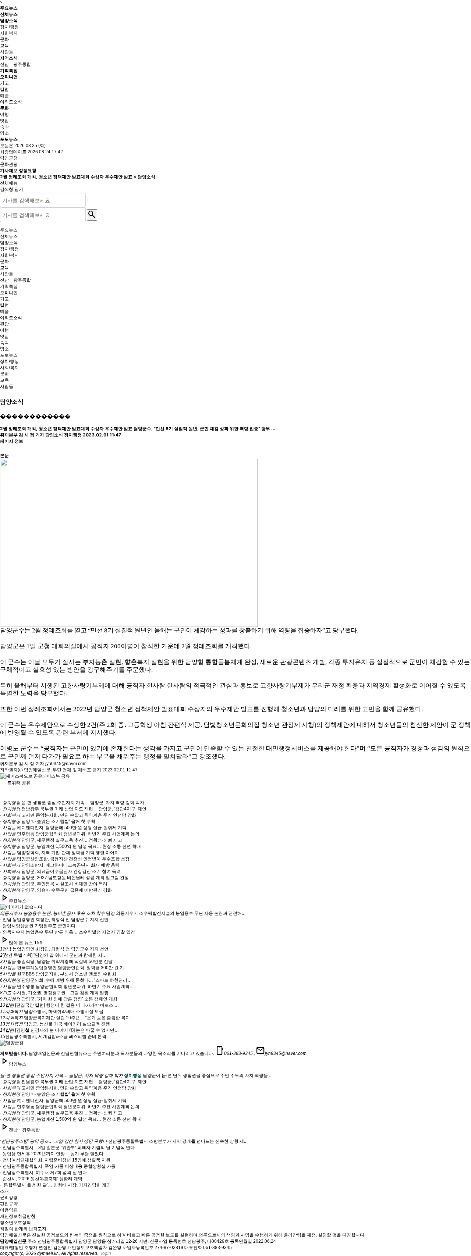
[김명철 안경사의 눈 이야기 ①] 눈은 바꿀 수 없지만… (59, 1030)
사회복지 (9, 33)
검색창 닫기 (11, 189)
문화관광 (9, 164)
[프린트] (3, 433)
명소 (4, 133)
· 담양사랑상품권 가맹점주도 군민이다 (37, 925)
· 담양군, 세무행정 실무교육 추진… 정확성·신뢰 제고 (61, 840)
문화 (4, 39)
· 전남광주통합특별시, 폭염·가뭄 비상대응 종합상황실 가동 (58, 1166)
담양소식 (9, 20)
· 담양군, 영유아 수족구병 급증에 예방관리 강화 (56, 890)
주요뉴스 (9, 8)
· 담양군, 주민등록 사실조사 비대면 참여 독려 (53, 883)
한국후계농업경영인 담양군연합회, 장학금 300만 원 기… (64, 967)
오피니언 (9, 76)
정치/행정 (9, 26)
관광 (4, 324)
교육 (4, 45)
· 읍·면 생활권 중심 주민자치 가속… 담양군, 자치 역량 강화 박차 (72, 802)
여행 (4, 114)
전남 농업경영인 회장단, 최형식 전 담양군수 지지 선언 (54, 949)
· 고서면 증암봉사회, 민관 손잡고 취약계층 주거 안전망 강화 (68, 815)
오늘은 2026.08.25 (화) (23, 145)
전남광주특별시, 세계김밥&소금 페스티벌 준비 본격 (53, 1036)
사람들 (6, 51)
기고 (4, 83)
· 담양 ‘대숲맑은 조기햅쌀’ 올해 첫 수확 (47, 821)
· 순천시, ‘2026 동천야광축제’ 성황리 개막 (41, 1178)
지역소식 (9, 58)
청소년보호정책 (15, 1222)
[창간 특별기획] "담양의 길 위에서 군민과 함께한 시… (53, 955)
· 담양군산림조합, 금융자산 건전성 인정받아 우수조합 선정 (65, 858)
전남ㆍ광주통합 (15, 64)
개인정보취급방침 (17, 1216)
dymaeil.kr (47, 1253)
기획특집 (9, 70)
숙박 (4, 126)
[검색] (87, 200)
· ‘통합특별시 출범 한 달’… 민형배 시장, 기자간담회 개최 (55, 1185)
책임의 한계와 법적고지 (23, 1228)
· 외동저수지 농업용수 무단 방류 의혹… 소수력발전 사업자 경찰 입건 (67, 932)
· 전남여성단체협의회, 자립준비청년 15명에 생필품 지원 (55, 1160)
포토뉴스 (9, 139)
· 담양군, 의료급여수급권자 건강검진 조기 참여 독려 (60, 871)
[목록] (3, 446)
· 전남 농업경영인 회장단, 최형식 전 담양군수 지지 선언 (54, 919)
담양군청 (9, 158)
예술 (4, 95)
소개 (4, 1191)
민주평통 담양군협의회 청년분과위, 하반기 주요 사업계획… (67, 986)
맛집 (4, 120)
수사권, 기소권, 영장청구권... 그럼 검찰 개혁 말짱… (56, 992)
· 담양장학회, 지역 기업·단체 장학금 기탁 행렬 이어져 (59, 852)
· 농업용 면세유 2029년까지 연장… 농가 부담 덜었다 (51, 1153)
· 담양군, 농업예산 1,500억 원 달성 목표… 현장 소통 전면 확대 (70, 846)
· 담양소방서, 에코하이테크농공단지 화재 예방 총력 (60, 865)
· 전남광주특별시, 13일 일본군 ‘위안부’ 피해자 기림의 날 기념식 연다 (67, 1147)
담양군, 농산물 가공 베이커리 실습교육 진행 (55, 1024)
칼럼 (4, 89)
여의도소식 (11, 101)
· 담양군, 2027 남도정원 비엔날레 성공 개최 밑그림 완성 (64, 877)
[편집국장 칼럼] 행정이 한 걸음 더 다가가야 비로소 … (59, 1005)
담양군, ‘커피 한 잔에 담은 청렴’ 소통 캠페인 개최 (58, 999)
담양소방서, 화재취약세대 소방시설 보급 (51, 1011)
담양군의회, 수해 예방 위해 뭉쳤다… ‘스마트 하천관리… (66, 980)
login (106, 1253)
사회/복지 (9, 255)
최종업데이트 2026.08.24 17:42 (31, 151)
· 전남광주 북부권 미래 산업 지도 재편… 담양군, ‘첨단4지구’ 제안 (73, 808)
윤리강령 (9, 1197)
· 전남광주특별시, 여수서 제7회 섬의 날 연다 (43, 1172)
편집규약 (9, 1203)
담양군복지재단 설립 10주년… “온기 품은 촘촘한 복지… (67, 1017)
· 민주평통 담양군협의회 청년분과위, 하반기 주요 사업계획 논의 (69, 833)
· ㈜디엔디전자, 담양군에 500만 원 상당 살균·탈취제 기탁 (63, 827)
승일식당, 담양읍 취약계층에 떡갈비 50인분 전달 (56, 961)
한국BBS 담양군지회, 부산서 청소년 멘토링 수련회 (58, 974)
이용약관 (9, 1210)
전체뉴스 (9, 14)
